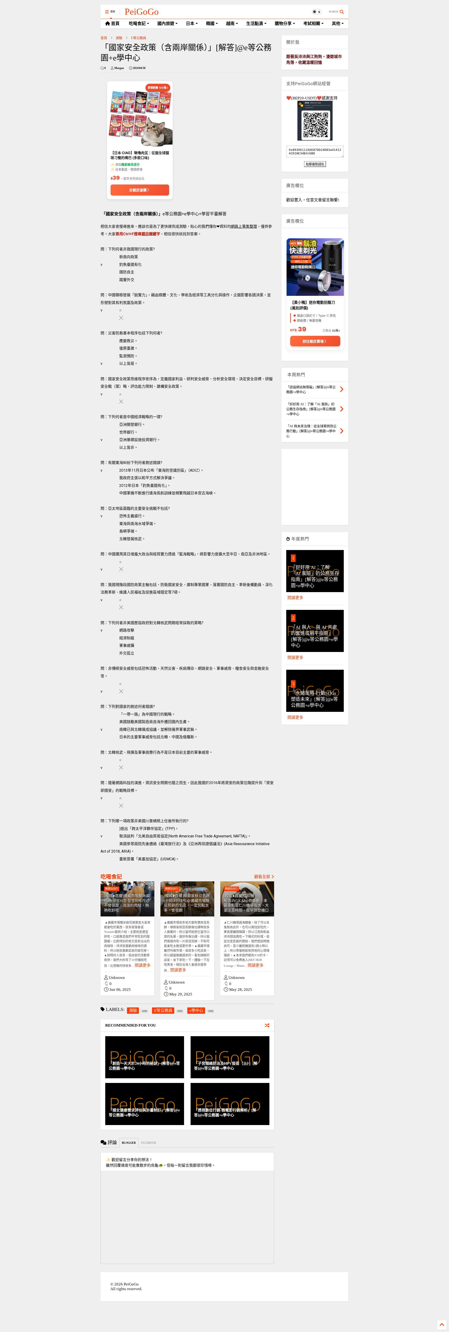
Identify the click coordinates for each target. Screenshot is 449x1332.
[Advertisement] (315, 489)
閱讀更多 (143, 965)
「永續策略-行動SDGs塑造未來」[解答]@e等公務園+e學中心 (314, 699)
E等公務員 (138, 38)
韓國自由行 (111, 888)
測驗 (119, 38)
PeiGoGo (142, 12)
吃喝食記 (111, 877)
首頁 (104, 38)
